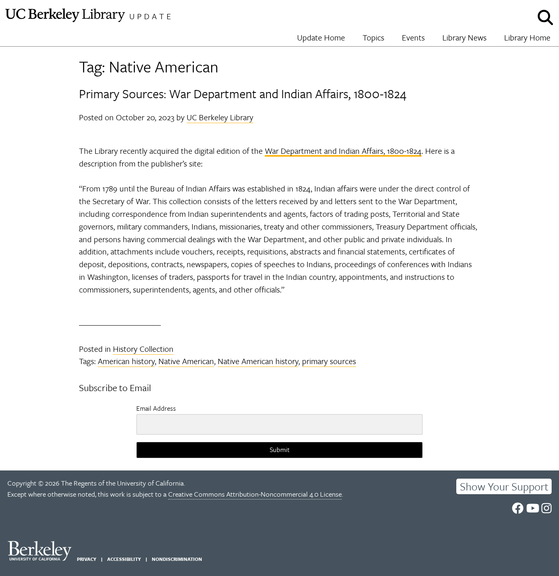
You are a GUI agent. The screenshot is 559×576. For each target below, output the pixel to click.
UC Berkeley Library (220, 117)
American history (126, 361)
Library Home (527, 37)
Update (151, 16)
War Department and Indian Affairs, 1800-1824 (343, 151)
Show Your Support (504, 486)
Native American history (258, 361)
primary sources (329, 361)
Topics (373, 37)
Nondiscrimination (177, 559)
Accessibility (124, 559)
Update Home (321, 37)
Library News (464, 37)
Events (413, 37)
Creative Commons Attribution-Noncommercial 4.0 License (255, 494)
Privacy (86, 559)
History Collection (143, 349)
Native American (186, 361)
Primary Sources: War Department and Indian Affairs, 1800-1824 (242, 93)
